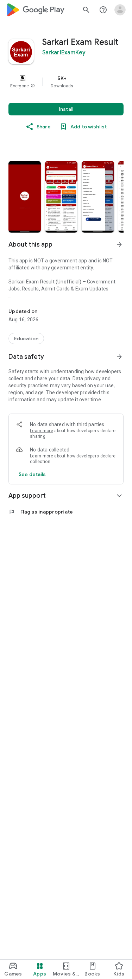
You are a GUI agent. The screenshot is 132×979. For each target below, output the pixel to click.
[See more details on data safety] (32, 474)
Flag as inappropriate (40, 512)
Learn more (41, 430)
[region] (66, 81)
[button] (33, 85)
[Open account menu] (120, 9)
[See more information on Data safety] (119, 356)
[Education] (26, 338)
